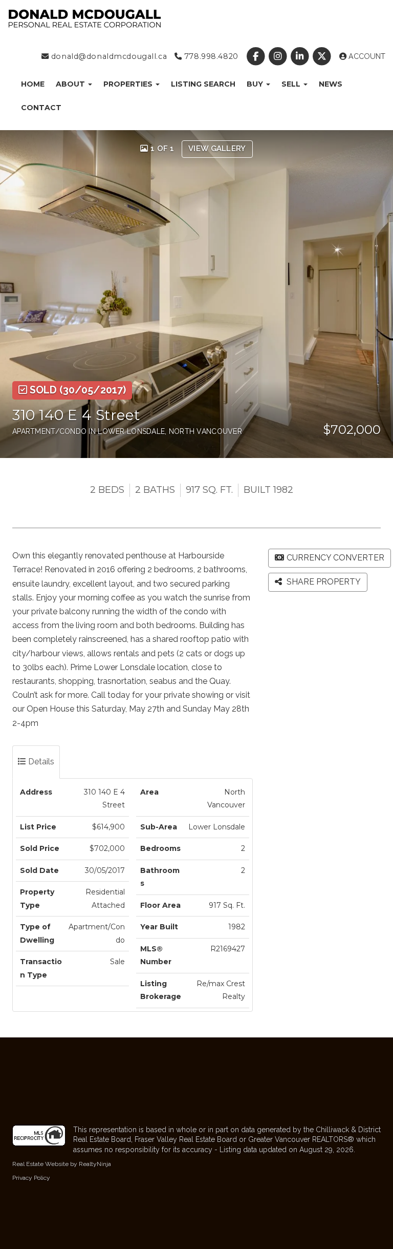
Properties (129, 84)
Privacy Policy (31, 1177)
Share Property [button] (323, 582)
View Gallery (217, 148)
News (330, 84)
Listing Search (203, 84)
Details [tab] (40, 761)
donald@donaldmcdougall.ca (108, 56)
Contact (41, 107)
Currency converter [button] (335, 558)
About (71, 84)
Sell (291, 84)
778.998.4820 (210, 56)
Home (33, 84)
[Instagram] (279, 56)
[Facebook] (257, 56)
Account (365, 56)
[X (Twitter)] (323, 56)
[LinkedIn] (301, 56)
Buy (256, 84)
